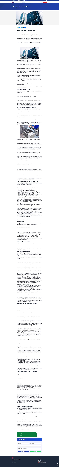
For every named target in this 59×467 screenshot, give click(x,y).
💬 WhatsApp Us (35, 451)
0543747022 (40, 458)
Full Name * (19, 442)
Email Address (19, 444)
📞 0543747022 (13, 0)
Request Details (19, 447)
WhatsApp (40, 460)
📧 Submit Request (23, 451)
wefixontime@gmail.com (41, 459)
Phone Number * (31, 442)
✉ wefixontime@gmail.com (18, 0)
